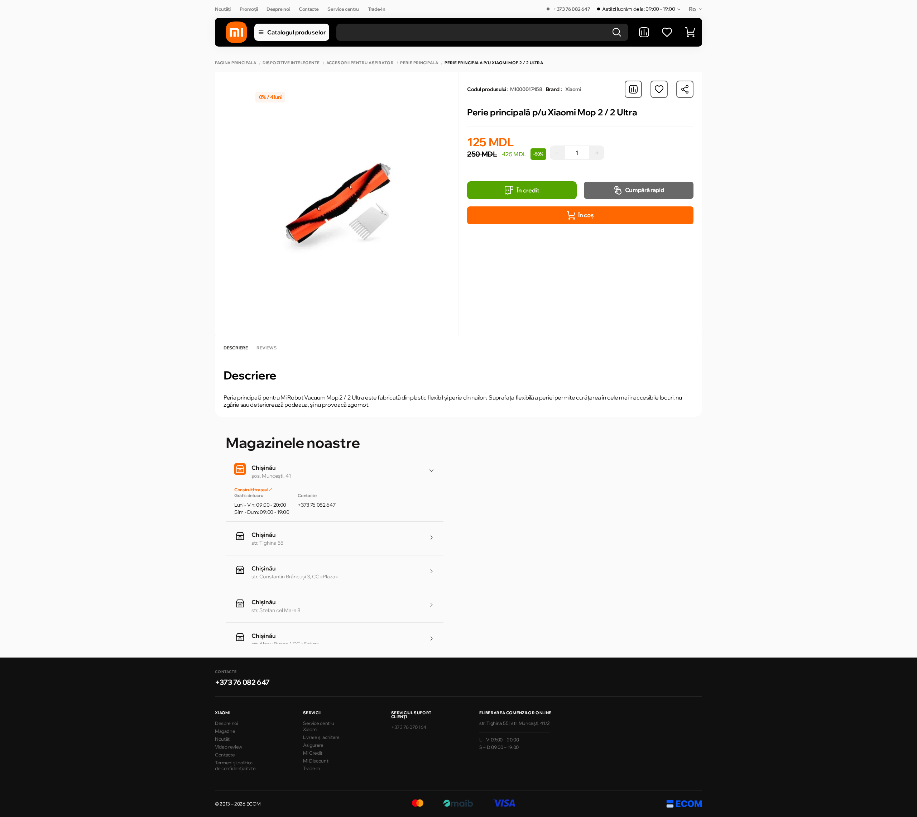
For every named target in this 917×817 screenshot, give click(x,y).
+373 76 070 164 (408, 727)
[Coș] (690, 32)
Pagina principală (235, 63)
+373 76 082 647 (571, 9)
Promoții (249, 9)
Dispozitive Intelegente (291, 63)
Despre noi (278, 9)
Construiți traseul (251, 489)
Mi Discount (315, 761)
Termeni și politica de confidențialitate (235, 765)
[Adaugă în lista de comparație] (633, 89)
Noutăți (223, 9)
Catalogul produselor (296, 32)
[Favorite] (667, 32)
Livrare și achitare (321, 737)
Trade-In (376, 9)
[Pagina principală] (236, 32)
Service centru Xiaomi (318, 726)
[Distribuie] (684, 89)
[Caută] (617, 32)
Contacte (308, 9)
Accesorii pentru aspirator (360, 63)
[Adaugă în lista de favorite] (659, 89)
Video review (228, 747)
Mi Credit (312, 753)
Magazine (225, 731)
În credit (528, 190)
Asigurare (313, 745)
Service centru (343, 9)
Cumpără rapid (644, 190)
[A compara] (644, 32)
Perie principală (419, 63)
